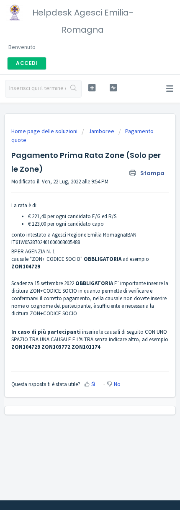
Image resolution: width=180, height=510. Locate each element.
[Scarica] (74, 250)
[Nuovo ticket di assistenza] (92, 87)
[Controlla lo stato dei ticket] (113, 87)
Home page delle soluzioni (45, 131)
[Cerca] (73, 88)
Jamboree (101, 131)
